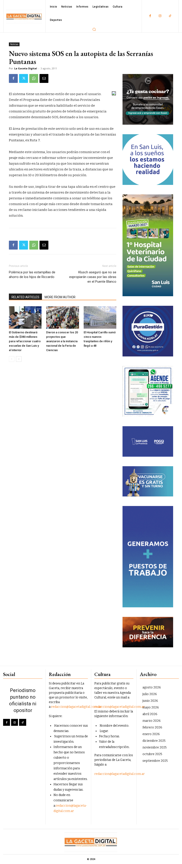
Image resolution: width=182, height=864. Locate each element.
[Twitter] (23, 78)
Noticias (14, 44)
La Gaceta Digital (25, 68)
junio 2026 (150, 701)
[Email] (44, 78)
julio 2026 (149, 694)
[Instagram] (160, 16)
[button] (94, 29)
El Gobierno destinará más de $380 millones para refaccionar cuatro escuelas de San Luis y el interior (25, 341)
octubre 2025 (152, 754)
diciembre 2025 (154, 741)
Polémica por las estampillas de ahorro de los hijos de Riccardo (32, 274)
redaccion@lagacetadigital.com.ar (76, 707)
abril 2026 (149, 714)
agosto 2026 (151, 687)
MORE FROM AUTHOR (60, 297)
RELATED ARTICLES (25, 297)
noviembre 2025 (154, 747)
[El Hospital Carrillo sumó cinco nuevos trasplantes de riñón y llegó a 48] (100, 317)
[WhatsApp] (33, 78)
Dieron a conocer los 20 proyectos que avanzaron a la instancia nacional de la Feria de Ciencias (62, 341)
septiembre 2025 (155, 761)
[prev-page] (11, 359)
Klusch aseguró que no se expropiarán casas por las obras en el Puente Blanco (92, 277)
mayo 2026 (150, 707)
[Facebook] (150, 16)
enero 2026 (151, 734)
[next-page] (19, 359)
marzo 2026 (151, 721)
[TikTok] (170, 16)
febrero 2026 (152, 727)
